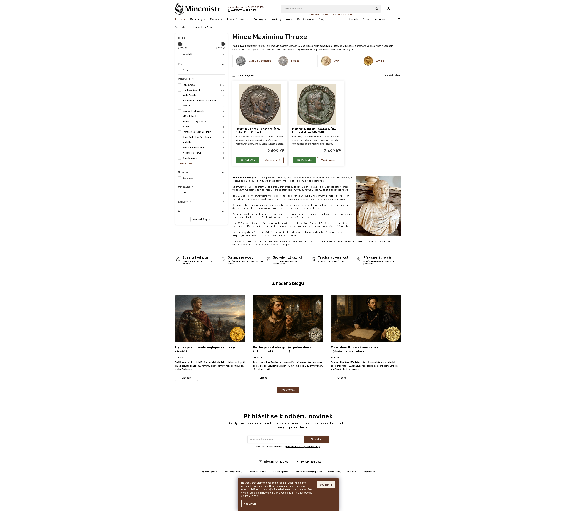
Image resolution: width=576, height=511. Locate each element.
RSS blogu (352, 471)
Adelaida (203, 142)
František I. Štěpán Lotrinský (203, 132)
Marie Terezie (203, 95)
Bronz (203, 70)
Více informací (272, 160)
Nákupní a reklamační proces (308, 471)
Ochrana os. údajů (257, 471)
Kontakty (353, 19)
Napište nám (369, 471)
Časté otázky (334, 471)
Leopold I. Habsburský (203, 111)
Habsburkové (203, 85)
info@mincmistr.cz (276, 461)
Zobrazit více (288, 390)
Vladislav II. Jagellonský (203, 121)
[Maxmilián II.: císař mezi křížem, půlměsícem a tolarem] (366, 318)
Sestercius (203, 178)
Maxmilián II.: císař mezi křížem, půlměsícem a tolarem (357, 349)
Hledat (376, 9)
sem (270, 492)
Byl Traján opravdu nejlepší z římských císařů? (207, 349)
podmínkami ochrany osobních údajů (302, 446)
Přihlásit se (316, 439)
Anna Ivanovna (203, 158)
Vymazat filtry (200, 219)
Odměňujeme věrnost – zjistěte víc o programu (330, 14)
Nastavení (250, 503)
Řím (203, 193)
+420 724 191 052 (309, 461)
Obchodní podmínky (233, 471)
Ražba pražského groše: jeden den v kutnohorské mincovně (282, 349)
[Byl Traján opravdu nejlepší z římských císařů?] (210, 318)
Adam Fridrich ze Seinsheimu (203, 137)
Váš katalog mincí (209, 471)
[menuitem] (181, 19)
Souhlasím (326, 484)
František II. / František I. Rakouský (203, 100)
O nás (366, 19)
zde (256, 496)
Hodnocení (379, 19)
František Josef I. (203, 90)
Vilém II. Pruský (203, 116)
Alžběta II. (203, 126)
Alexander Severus (203, 153)
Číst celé (186, 378)
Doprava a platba (280, 471)
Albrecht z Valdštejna (203, 147)
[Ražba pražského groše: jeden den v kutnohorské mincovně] (288, 318)
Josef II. (203, 105)
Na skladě (203, 54)
